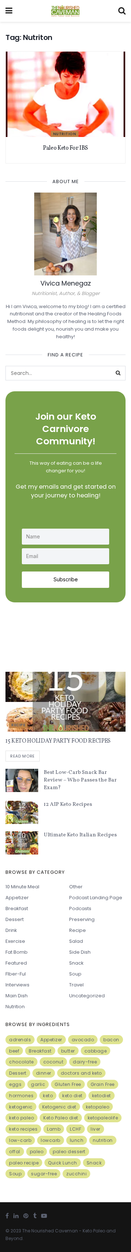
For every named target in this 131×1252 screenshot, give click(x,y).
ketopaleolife (103, 1118)
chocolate (21, 1062)
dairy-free (85, 1062)
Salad (76, 941)
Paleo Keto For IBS (65, 148)
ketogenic (21, 1107)
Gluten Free (68, 1084)
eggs (15, 1084)
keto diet (72, 1096)
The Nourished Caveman (50, 1231)
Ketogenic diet (59, 1107)
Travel (76, 984)
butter (68, 1051)
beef (14, 1051)
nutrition (103, 1140)
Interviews (17, 984)
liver (95, 1129)
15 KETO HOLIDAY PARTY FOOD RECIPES (58, 741)
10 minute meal (22, 886)
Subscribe (65, 579)
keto (48, 1096)
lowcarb (50, 1140)
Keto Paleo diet (60, 1118)
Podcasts (80, 908)
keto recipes (23, 1129)
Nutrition (64, 134)
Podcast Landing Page (95, 897)
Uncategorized (87, 995)
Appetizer (17, 897)
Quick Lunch (62, 1163)
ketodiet (101, 1096)
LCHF (75, 1129)
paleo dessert (69, 1151)
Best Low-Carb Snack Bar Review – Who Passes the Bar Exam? (80, 780)
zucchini (76, 1174)
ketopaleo (98, 1107)
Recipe (18, 725)
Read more (22, 756)
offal (14, 1151)
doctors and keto (81, 1073)
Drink (11, 930)
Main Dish (16, 995)
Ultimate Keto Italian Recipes (80, 835)
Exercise (15, 941)
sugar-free (44, 1174)
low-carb (20, 1140)
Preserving (82, 919)
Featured (16, 963)
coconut (53, 1062)
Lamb (53, 1129)
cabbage (95, 1051)
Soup (75, 973)
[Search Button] (118, 373)
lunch (77, 1140)
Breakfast (16, 908)
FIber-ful (15, 973)
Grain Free (103, 1084)
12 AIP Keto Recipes (68, 804)
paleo (37, 1151)
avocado (83, 1040)
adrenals (20, 1040)
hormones (21, 1096)
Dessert (14, 919)
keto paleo (21, 1118)
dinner (43, 1073)
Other (76, 886)
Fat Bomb (16, 952)
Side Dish (80, 952)
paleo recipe (24, 1163)
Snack (76, 963)
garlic (38, 1084)
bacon (111, 1040)
